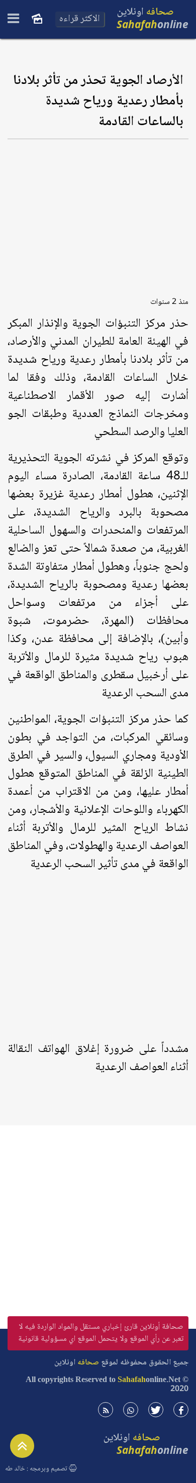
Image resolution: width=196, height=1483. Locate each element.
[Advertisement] (98, 214)
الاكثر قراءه (79, 19)
